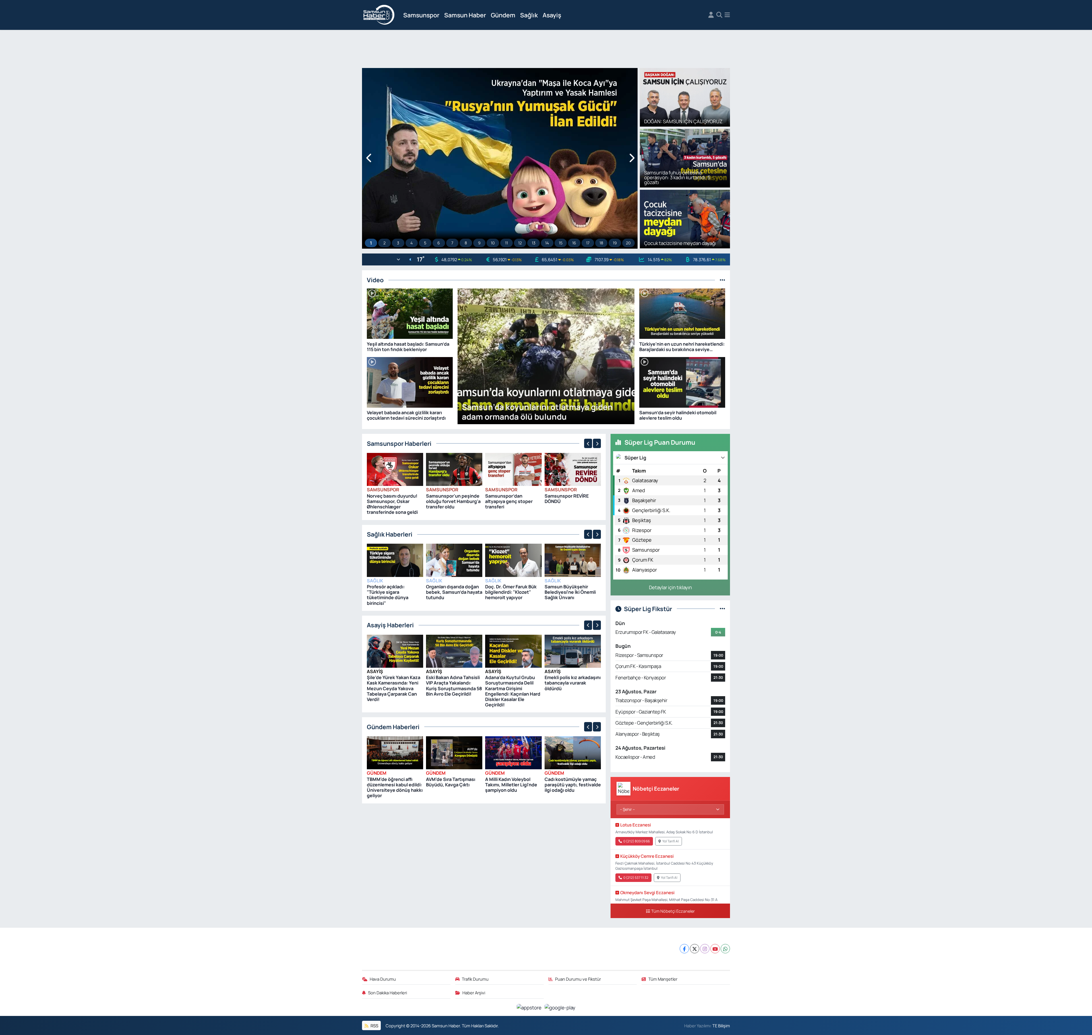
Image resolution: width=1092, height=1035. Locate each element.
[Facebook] (684, 948)
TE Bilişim (721, 1025)
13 (533, 243)
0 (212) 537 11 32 (635, 877)
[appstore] (530, 1007)
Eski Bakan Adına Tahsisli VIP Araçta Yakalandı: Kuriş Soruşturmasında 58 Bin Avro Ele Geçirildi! (454, 685)
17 (588, 243)
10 (493, 243)
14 (547, 243)
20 (628, 243)
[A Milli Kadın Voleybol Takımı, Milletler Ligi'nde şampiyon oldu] (513, 752)
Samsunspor (421, 15)
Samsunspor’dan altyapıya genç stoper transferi (509, 501)
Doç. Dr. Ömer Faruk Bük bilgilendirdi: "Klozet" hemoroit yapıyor (511, 592)
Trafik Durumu (475, 979)
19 (615, 243)
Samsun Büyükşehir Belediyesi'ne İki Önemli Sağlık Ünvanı (570, 592)
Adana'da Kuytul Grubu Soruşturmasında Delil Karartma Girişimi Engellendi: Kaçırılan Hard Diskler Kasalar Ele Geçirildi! (512, 691)
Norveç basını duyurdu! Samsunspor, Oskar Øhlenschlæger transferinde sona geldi (392, 504)
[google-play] (560, 1007)
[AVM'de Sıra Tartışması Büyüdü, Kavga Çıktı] (454, 752)
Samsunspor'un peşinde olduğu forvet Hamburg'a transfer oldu (453, 501)
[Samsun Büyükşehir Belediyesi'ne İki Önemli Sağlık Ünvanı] (573, 559)
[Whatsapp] (725, 948)
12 (520, 243)
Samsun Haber (465, 15)
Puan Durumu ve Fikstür (578, 979)
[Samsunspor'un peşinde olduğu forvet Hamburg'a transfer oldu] (454, 469)
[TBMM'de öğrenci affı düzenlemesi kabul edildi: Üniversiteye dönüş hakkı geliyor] (395, 752)
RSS (374, 1025)
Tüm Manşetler (662, 979)
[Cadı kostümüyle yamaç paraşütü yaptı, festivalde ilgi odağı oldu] (573, 752)
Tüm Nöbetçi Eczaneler (673, 911)
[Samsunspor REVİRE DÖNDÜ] (573, 469)
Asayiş (552, 15)
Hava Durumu (383, 979)
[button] (369, 158)
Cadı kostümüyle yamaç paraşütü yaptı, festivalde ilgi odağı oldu (573, 784)
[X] (694, 948)
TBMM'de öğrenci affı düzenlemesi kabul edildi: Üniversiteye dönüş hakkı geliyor (395, 787)
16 (574, 243)
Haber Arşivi (473, 992)
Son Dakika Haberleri (387, 992)
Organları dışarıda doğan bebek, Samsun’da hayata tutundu (454, 592)
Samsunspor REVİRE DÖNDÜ (567, 498)
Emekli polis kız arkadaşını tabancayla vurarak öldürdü (573, 682)
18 (601, 243)
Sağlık (529, 15)
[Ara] (719, 15)
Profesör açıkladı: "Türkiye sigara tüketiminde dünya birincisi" (387, 595)
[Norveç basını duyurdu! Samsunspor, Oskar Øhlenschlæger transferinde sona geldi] (395, 469)
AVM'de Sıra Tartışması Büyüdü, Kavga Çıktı (450, 782)
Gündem (503, 15)
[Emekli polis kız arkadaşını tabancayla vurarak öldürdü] (573, 650)
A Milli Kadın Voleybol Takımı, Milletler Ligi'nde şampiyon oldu (511, 784)
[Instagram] (705, 948)
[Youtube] (715, 948)
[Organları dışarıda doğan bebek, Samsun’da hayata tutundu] (454, 559)
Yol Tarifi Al (670, 841)
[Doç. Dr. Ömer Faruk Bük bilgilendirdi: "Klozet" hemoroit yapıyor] (513, 559)
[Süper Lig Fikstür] (722, 608)
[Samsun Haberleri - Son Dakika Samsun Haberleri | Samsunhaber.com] (379, 15)
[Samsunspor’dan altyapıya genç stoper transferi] (513, 469)
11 (506, 243)
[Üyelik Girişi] (711, 15)
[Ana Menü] (727, 15)
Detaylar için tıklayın (670, 587)
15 (560, 243)
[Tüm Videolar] (722, 280)
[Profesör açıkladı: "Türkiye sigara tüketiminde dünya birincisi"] (395, 559)
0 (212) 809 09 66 (636, 841)
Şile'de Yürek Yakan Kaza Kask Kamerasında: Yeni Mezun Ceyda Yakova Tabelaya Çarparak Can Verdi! (393, 688)
